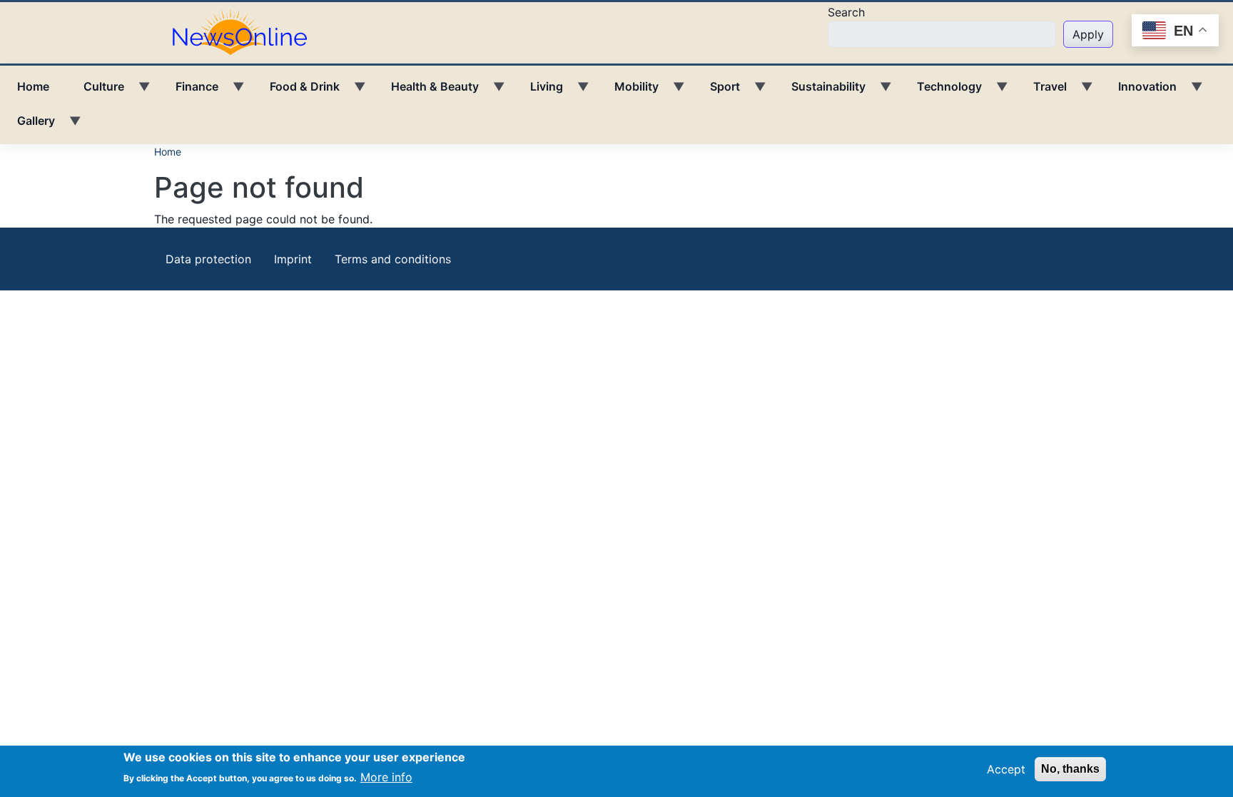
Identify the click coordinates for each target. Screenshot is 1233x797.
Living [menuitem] (538, 91)
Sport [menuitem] (716, 91)
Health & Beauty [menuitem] (426, 91)
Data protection (208, 259)
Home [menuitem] (33, 86)
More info (386, 777)
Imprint (293, 259)
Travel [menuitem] (1041, 91)
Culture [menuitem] (95, 91)
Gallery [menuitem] (27, 125)
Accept (1006, 769)
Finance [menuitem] (188, 91)
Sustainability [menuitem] (820, 91)
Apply (1088, 34)
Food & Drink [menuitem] (296, 91)
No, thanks (1070, 769)
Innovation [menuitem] (1139, 91)
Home (167, 152)
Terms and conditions (393, 259)
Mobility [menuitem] (628, 91)
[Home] (245, 31)
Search (846, 12)
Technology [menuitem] (941, 91)
